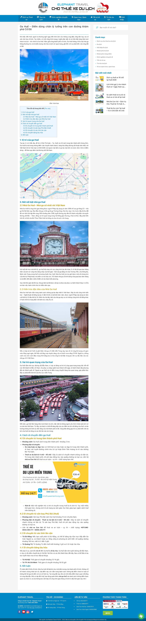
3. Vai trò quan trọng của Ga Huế (32, 121)
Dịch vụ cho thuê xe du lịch (106, 41)
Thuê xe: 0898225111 (82, 603)
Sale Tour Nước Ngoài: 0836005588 (86, 609)
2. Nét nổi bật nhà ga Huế (30, 114)
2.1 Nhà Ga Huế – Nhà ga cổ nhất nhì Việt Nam (39, 117)
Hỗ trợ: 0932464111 (82, 601)
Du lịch (99, 44)
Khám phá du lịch (103, 51)
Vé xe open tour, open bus (106, 66)
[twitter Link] (32, 612)
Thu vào (47, 108)
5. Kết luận (25, 135)
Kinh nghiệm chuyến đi (105, 57)
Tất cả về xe (101, 60)
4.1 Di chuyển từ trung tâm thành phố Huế (38, 126)
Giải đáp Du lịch (102, 47)
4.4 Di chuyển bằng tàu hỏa (33, 133)
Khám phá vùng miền (104, 54)
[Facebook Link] (19, 612)
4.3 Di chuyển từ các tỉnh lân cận (34, 130)
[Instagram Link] (28, 612)
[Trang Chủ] (73, 7)
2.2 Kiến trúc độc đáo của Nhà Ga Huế (36, 119)
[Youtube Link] (24, 612)
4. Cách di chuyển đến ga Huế (31, 123)
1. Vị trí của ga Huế (27, 112)
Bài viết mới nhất (103, 73)
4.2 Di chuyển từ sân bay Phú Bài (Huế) (37, 128)
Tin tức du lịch (102, 63)
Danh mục (100, 37)
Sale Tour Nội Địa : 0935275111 (85, 606)
